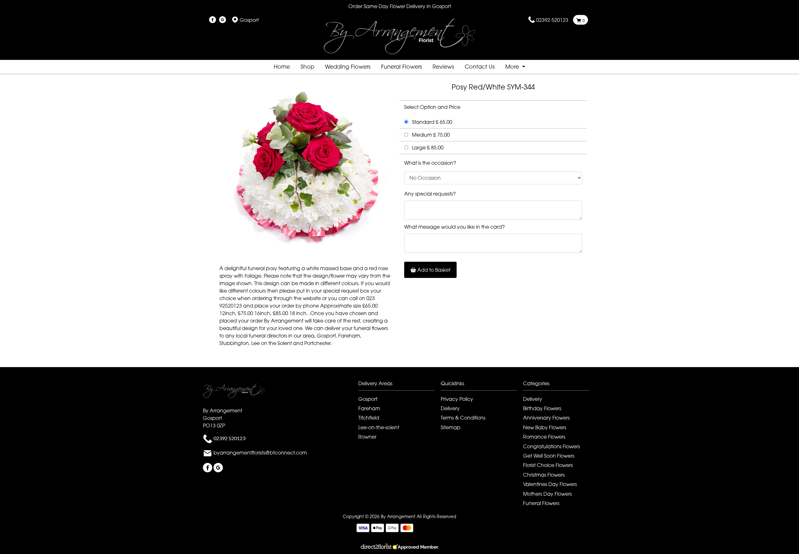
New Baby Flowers (544, 427)
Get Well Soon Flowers (548, 456)
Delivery (450, 408)
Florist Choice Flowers (548, 465)
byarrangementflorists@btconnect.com (260, 453)
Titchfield (368, 418)
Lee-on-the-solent (378, 427)
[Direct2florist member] (399, 547)
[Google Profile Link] (222, 20)
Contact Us (480, 66)
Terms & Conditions (463, 418)
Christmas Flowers (544, 475)
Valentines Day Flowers (550, 484)
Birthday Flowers (542, 408)
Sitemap (450, 427)
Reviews (443, 66)
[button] (399, 385)
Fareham (369, 408)
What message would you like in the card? (454, 227)
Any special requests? (430, 194)
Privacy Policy (457, 399)
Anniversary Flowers (546, 418)
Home (282, 66)
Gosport (367, 399)
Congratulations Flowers (551, 446)
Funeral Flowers (401, 66)
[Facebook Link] (212, 20)
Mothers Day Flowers (547, 494)
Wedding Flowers (347, 66)
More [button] (513, 66)
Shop (307, 66)
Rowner (367, 437)
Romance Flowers (544, 437)
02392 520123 (552, 20)
